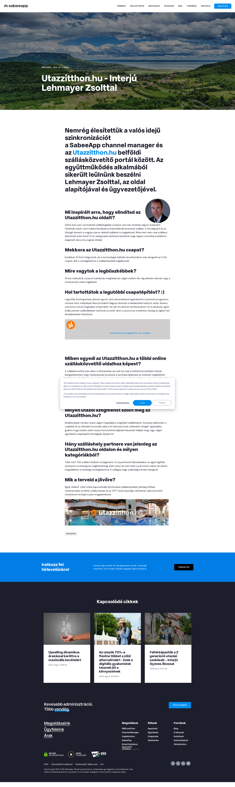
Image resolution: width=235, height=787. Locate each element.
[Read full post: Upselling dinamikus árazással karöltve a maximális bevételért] (67, 629)
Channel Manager (130, 732)
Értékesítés (71, 534)
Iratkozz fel (183, 567)
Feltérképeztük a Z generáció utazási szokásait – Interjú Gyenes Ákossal (164, 658)
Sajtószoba (153, 740)
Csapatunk (153, 736)
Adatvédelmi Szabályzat (62, 764)
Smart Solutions (130, 744)
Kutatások (179, 736)
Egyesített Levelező (127, 748)
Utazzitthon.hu (95, 152)
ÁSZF (46, 764)
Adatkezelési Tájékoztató (86, 764)
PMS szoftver (128, 729)
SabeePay (126, 740)
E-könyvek (179, 732)
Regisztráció (222, 6)
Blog (176, 729)
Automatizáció (181, 740)
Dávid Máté (47, 67)
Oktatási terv (180, 744)
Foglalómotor (128, 736)
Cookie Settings (122, 403)
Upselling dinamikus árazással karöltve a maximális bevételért (64, 656)
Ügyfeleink (54, 730)
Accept (142, 403)
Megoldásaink (57, 723)
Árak (48, 736)
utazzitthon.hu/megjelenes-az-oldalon (130, 333)
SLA (102, 764)
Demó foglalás (180, 705)
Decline (162, 403)
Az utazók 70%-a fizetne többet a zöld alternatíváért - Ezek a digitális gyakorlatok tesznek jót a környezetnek (116, 662)
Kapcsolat (152, 729)
